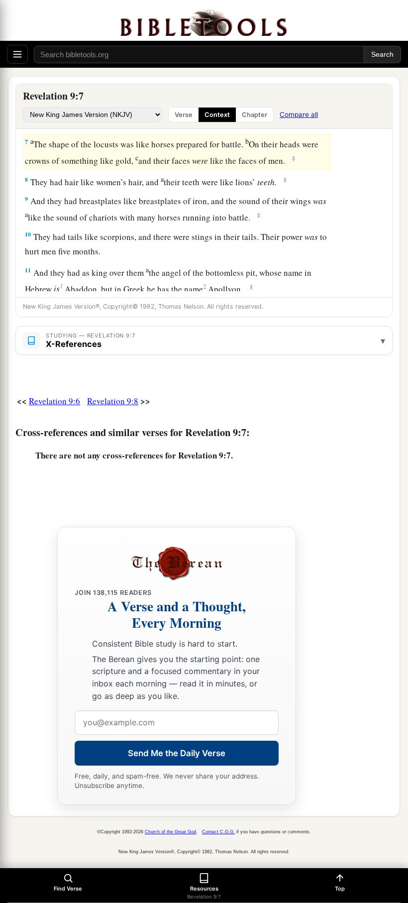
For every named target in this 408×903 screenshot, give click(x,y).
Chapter (254, 114)
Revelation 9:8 (112, 401)
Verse (184, 114)
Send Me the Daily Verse (176, 753)
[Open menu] (17, 54)
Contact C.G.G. (218, 831)
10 (28, 234)
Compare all (299, 114)
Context (217, 114)
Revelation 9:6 (54, 401)
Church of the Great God (170, 831)
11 (28, 270)
